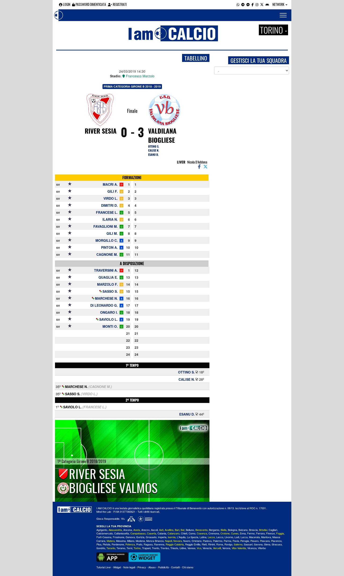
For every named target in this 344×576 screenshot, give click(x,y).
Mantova (266, 537)
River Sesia (101, 130)
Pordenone (118, 544)
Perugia (244, 541)
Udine (182, 548)
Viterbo (262, 548)
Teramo (121, 548)
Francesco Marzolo (139, 76)
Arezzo (145, 530)
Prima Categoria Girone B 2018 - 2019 (132, 86)
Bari (177, 530)
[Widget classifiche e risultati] (144, 556)
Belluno (190, 530)
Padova (207, 541)
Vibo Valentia (239, 548)
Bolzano (243, 530)
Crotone (225, 533)
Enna (243, 533)
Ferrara (260, 533)
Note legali (129, 567)
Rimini (211, 544)
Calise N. (153, 150)
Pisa (98, 544)
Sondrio (100, 548)
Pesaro (254, 541)
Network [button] (278, 4)
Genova (130, 537)
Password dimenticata (90, 4)
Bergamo (214, 530)
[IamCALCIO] (74, 509)
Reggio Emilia (192, 544)
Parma (227, 541)
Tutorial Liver (103, 567)
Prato (139, 544)
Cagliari (273, 530)
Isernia (172, 537)
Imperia (162, 537)
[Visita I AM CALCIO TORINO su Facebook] (253, 4)
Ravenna (159, 544)
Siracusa (277, 544)
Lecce (211, 537)
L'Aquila (181, 537)
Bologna (232, 530)
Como (192, 533)
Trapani (146, 548)
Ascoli (154, 530)
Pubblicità (163, 567)
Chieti (184, 533)
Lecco (219, 537)
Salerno (238, 544)
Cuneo (234, 533)
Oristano (196, 541)
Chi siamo (187, 567)
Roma (219, 544)
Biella (224, 530)
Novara (177, 541)
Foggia (280, 533)
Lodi (236, 537)
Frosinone (118, 537)
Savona (258, 544)
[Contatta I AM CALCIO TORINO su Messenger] (248, 4)
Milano (130, 541)
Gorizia (140, 537)
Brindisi (263, 530)
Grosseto (151, 537)
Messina (121, 541)
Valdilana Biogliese (162, 135)
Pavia (236, 541)
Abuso (152, 567)
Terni (129, 548)
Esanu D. (153, 154)
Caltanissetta (121, 533)
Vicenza (251, 548)
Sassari (248, 544)
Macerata (254, 537)
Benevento (201, 530)
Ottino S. (153, 146)
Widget (117, 567)
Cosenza (202, 533)
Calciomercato (104, 533)
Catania (161, 533)
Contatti (175, 567)
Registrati (119, 4)
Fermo (251, 533)
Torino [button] (272, 30)
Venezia (207, 548)
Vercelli (217, 548)
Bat (182, 530)
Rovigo (228, 544)
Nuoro (186, 541)
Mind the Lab (103, 511)
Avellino (169, 530)
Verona (226, 548)
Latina (203, 537)
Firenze (270, 533)
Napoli (168, 541)
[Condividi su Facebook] (198, 166)
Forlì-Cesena (103, 537)
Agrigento (101, 530)
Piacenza (276, 541)
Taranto (110, 548)
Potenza (130, 544)
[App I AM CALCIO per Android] (267, 4)
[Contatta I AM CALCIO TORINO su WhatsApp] (238, 4)
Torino (137, 548)
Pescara (265, 541)
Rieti (204, 544)
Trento (155, 548)
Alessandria (115, 530)
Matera (111, 541)
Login (66, 4)
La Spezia (192, 537)
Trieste (174, 548)
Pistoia (106, 544)
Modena (140, 541)
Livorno (229, 537)
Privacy (141, 567)
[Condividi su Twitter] (205, 166)
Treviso (165, 548)
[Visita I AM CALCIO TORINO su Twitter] (261, 4)
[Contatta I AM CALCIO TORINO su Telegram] (243, 4)
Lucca (244, 537)
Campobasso (138, 533)
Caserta (151, 533)
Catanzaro (173, 533)
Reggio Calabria (175, 544)
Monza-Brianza (155, 541)
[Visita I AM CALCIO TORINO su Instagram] (257, 4)
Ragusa (148, 544)
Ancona (127, 530)
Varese (191, 548)
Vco (199, 548)
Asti (161, 530)
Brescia (253, 530)
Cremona (214, 533)
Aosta (136, 530)
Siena (267, 544)
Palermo (217, 541)
